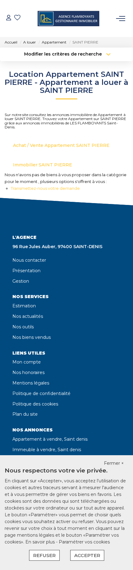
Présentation (26, 270)
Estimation (24, 306)
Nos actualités (27, 316)
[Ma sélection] (17, 18)
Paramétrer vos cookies (84, 542)
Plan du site (25, 414)
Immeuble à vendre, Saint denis (46, 449)
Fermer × (114, 463)
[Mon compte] (8, 18)
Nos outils (23, 327)
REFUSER (44, 555)
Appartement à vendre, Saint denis (50, 439)
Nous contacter (29, 260)
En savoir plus (40, 542)
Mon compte (26, 362)
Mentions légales (30, 383)
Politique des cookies (35, 404)
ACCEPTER (87, 555)
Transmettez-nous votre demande (45, 188)
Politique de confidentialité (41, 393)
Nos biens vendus (31, 337)
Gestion (20, 281)
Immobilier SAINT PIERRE (42, 165)
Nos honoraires (28, 372)
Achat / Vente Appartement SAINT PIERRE (61, 145)
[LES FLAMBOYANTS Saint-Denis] (68, 18)
